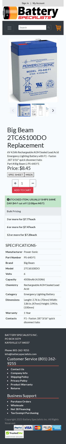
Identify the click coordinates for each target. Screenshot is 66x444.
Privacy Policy (19, 380)
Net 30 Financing (20, 409)
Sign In (25, 3)
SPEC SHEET (15, 174)
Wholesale (17, 405)
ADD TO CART (22, 190)
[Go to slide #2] (38, 110)
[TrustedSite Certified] (14, 434)
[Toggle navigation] (9, 28)
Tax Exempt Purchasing (24, 412)
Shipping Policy (20, 376)
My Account (38, 3)
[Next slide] (52, 70)
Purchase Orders (21, 401)
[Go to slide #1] (24, 110)
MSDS (29, 174)
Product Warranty (22, 384)
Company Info (19, 372)
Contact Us (17, 369)
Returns (15, 388)
